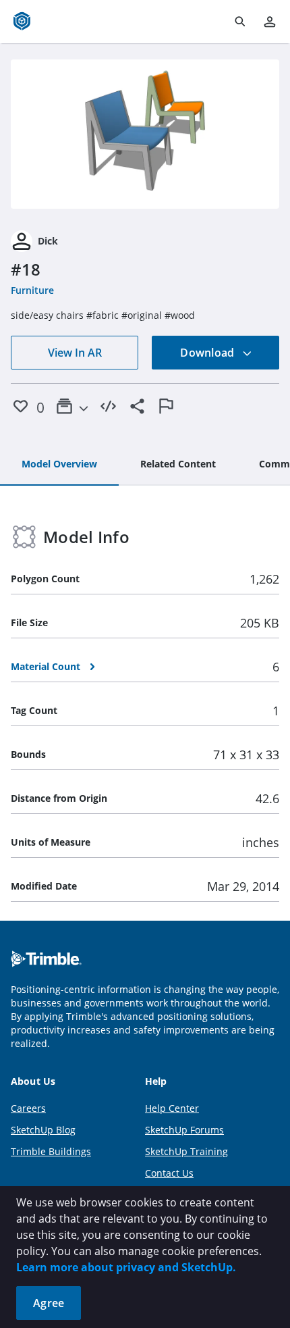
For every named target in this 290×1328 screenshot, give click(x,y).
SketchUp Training (186, 1151)
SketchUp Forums (184, 1129)
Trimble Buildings (51, 1151)
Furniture (32, 290)
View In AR (75, 352)
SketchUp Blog (43, 1129)
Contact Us (169, 1173)
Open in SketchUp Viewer (145, 134)
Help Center (172, 1108)
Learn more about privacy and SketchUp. (126, 1267)
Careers (28, 1108)
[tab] (59, 465)
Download (208, 352)
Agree (48, 1303)
